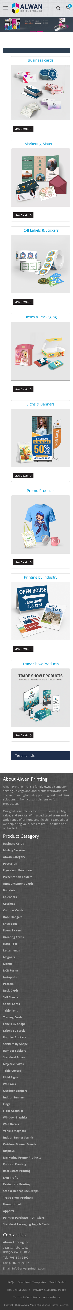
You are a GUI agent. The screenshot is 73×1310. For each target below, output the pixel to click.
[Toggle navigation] (5, 8)
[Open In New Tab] (36, 24)
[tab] (33, 31)
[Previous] (5, 27)
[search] (58, 8)
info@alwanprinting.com (29, 1268)
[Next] (67, 27)
